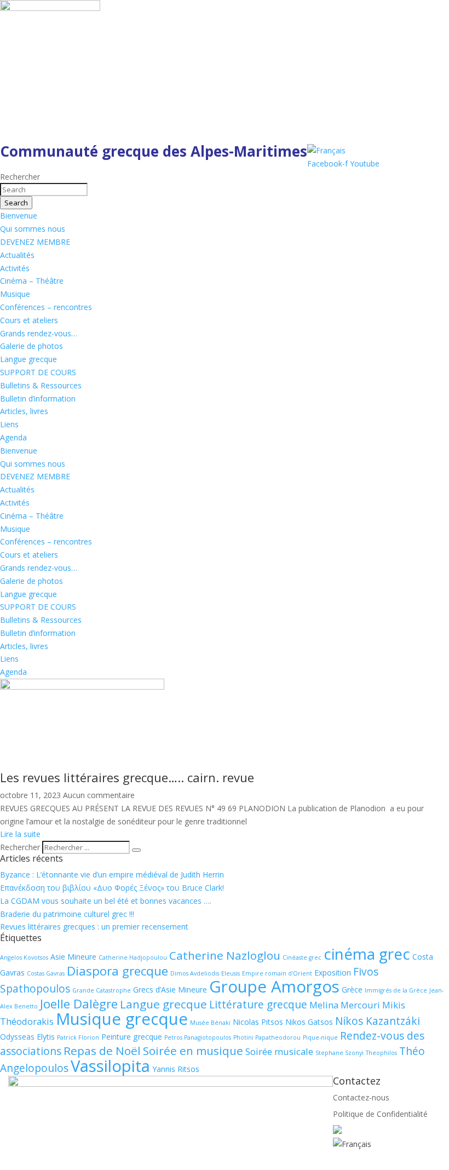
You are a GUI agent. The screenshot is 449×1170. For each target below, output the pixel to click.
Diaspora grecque (117, 970)
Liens (9, 424)
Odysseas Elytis (27, 1036)
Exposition (332, 972)
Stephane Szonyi (339, 1053)
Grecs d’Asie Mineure (170, 989)
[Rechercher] (136, 850)
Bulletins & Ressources (41, 385)
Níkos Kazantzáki (377, 1021)
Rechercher (21, 847)
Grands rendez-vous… (38, 333)
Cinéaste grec (302, 957)
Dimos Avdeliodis (194, 973)
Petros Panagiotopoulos (197, 1037)
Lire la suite (20, 834)
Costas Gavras (46, 973)
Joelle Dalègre (79, 1003)
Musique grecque (122, 1019)
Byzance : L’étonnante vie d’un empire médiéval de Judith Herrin (112, 874)
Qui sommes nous (32, 228)
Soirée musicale (279, 1051)
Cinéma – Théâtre (32, 281)
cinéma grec (367, 953)
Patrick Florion (78, 1037)
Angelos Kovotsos (24, 957)
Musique (15, 294)
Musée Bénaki (210, 1022)
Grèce (352, 989)
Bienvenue (18, 215)
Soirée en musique (193, 1050)
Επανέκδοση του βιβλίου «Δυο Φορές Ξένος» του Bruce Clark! (112, 887)
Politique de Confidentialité (380, 1114)
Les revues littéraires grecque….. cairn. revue (127, 777)
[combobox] (44, 189)
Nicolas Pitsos (258, 1022)
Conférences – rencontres (46, 307)
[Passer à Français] (326, 150)
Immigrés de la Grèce (396, 990)
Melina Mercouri (344, 1005)
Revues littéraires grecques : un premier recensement (94, 926)
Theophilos (381, 1053)
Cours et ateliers (29, 320)
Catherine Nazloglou (224, 955)
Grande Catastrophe (101, 990)
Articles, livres (24, 411)
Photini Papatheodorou (267, 1037)
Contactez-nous (361, 1097)
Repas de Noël (102, 1050)
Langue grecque (28, 359)
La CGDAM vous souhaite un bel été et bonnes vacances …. (105, 901)
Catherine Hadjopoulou (133, 957)
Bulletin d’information (38, 398)
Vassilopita (110, 1066)
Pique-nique (320, 1037)
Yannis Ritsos (175, 1069)
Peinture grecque (131, 1036)
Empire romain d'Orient (277, 973)
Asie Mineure (73, 956)
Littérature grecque (258, 1004)
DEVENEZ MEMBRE (35, 242)
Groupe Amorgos (274, 986)
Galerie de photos (31, 346)
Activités (15, 268)
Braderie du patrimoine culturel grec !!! (67, 914)
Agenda (13, 437)
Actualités (17, 255)
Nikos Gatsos (309, 1022)
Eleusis (230, 973)
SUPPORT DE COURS (38, 372)
